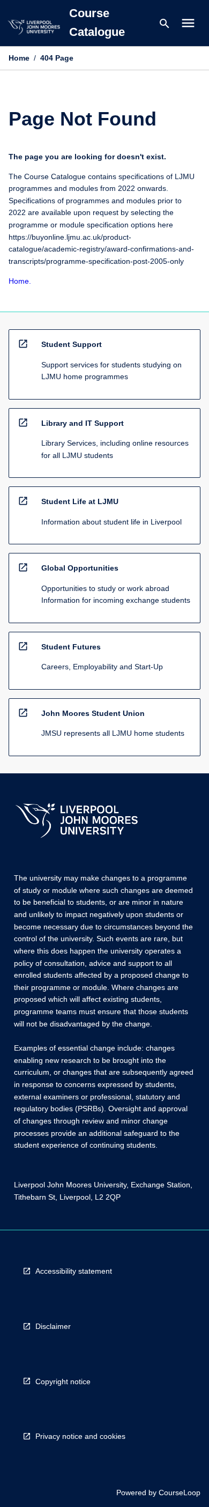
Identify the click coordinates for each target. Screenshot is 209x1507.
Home (19, 58)
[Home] (34, 28)
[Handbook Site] (76, 822)
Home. (20, 281)
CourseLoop (179, 1492)
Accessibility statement (73, 1271)
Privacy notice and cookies (80, 1436)
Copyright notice (63, 1381)
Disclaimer (53, 1326)
